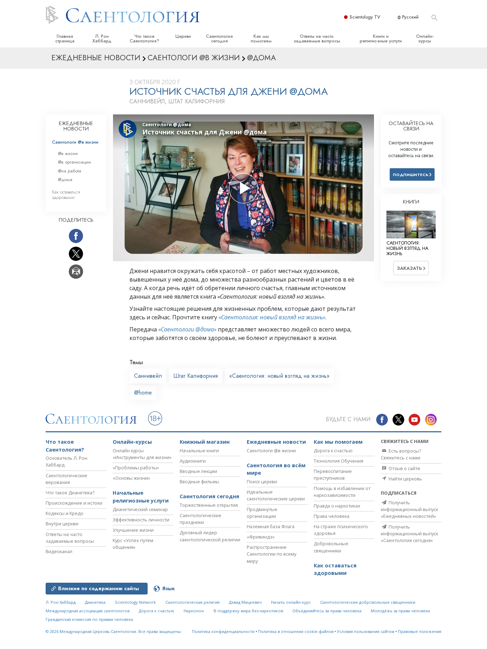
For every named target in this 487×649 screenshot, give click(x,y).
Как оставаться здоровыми (66, 195)
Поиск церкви (262, 481)
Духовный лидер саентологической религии (210, 535)
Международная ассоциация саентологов (87, 610)
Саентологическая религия (192, 602)
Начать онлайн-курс (291, 602)
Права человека (331, 516)
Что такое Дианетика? (70, 492)
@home (143, 392)
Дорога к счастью (333, 450)
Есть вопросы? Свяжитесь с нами (401, 454)
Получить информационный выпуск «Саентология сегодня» (409, 534)
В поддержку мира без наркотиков (248, 610)
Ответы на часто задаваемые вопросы (316, 38)
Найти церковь (405, 478)
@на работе (69, 171)
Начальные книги (199, 450)
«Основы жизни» (131, 478)
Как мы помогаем (261, 38)
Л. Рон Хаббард (102, 38)
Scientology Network (135, 602)
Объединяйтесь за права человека (327, 610)
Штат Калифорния (195, 376)
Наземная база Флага (270, 526)
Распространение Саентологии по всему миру (271, 554)
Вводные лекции (198, 471)
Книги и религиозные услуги (381, 38)
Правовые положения (419, 631)
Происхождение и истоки (74, 503)
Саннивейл (148, 376)
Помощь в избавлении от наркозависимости (342, 491)
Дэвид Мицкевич (245, 602)
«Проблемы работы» (136, 467)
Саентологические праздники (200, 518)
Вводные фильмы (199, 481)
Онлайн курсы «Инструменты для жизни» (142, 453)
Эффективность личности (141, 519)
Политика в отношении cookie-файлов (295, 631)
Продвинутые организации (262, 512)
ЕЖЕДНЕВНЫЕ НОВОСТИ (76, 126)
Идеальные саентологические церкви (276, 495)
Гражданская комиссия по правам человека (89, 619)
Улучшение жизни (133, 530)
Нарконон (194, 610)
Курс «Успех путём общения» (133, 543)
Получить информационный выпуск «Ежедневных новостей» (409, 509)
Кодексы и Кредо (64, 513)
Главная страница (65, 38)
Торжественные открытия (209, 505)
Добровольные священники (331, 546)
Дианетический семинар (140, 509)
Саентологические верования (66, 478)
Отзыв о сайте (404, 468)
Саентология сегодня (219, 38)
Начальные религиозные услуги (141, 496)
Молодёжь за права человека (400, 610)
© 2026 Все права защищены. (114, 631)
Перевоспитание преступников (333, 474)
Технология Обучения (338, 461)
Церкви (183, 36)
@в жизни (68, 153)
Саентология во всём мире (276, 469)
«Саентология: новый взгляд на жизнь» (272, 317)
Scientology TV (365, 17)
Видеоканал (59, 551)
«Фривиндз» (261, 537)
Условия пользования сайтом (365, 631)
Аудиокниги (193, 461)
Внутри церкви (62, 523)
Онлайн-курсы (425, 38)
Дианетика (95, 602)
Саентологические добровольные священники (367, 602)
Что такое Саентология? (144, 38)
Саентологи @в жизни (75, 142)
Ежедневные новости (276, 441)
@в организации (74, 162)
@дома (65, 179)
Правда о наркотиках (337, 506)
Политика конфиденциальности (223, 631)
